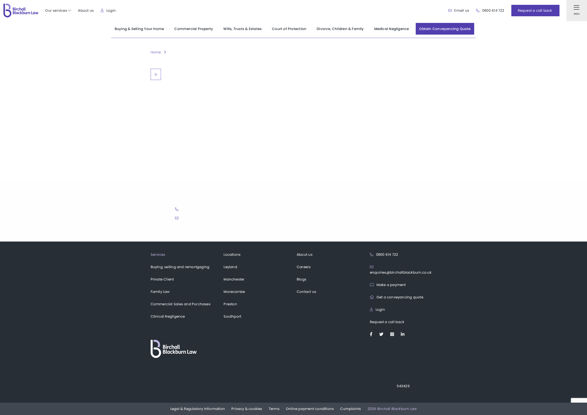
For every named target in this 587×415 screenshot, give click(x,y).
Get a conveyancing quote (399, 297)
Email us (461, 10)
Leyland (230, 266)
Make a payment (391, 284)
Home (156, 52)
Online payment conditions (310, 408)
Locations (232, 254)
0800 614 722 (492, 10)
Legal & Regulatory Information (197, 408)
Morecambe (234, 291)
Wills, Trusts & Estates (242, 28)
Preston (230, 304)
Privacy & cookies (246, 408)
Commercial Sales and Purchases (180, 304)
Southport (232, 316)
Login (110, 10)
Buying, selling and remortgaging (180, 266)
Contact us (306, 291)
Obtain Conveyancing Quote (445, 28)
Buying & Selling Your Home (139, 28)
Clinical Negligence (168, 316)
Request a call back (387, 321)
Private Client (162, 279)
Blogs (301, 279)
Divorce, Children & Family (340, 28)
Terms (274, 408)
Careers (304, 266)
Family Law (160, 291)
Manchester (234, 279)
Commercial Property (193, 28)
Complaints (350, 408)
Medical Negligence (391, 28)
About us (86, 10)
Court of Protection (289, 28)
